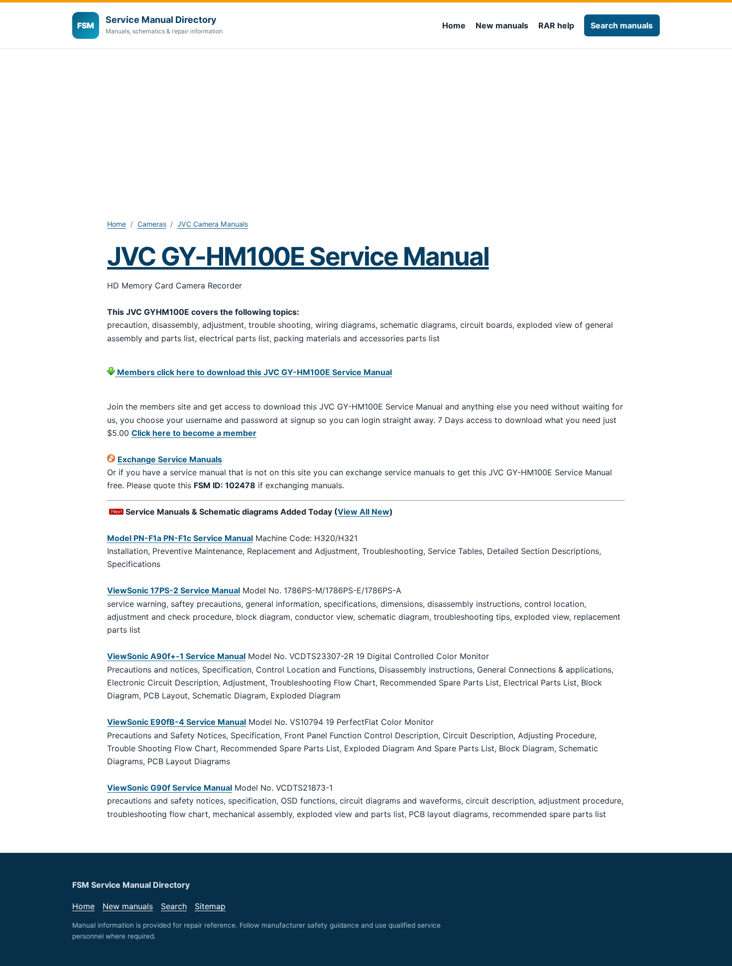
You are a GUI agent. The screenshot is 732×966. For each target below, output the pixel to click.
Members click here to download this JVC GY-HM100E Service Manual (253, 372)
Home (454, 25)
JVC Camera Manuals (212, 224)
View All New (363, 512)
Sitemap (210, 906)
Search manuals (622, 25)
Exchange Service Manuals (170, 459)
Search (174, 906)
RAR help (556, 25)
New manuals (502, 25)
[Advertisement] (366, 123)
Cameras (151, 224)
